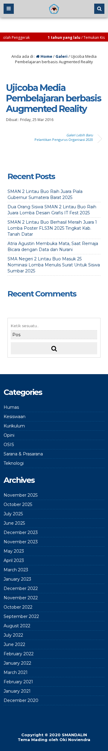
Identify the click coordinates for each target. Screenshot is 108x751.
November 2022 (21, 597)
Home (46, 56)
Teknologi (14, 463)
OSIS (9, 444)
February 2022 (19, 653)
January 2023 (17, 579)
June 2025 (14, 523)
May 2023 (14, 551)
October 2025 (18, 504)
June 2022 (14, 644)
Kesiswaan (15, 416)
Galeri (62, 56)
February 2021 (18, 681)
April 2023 (14, 560)
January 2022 (17, 663)
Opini (9, 435)
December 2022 (21, 588)
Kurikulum (14, 426)
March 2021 (16, 672)
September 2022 (21, 616)
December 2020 (21, 700)
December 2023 (21, 532)
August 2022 (17, 625)
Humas (11, 407)
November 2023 (21, 542)
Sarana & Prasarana (23, 454)
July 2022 (13, 635)
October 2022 (18, 607)
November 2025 (21, 495)
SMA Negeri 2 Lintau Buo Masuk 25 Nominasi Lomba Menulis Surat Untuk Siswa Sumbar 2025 (54, 265)
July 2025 (13, 514)
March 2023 (16, 570)
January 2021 (17, 691)
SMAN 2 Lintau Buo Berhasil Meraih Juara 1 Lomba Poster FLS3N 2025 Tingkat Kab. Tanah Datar (52, 228)
